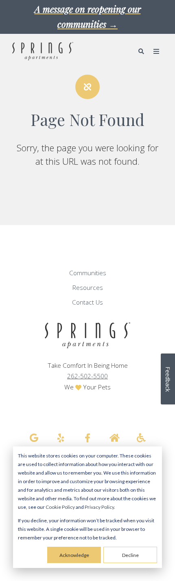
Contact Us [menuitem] (87, 302)
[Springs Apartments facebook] (87, 438)
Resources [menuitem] (87, 287)
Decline (130, 555)
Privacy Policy (99, 507)
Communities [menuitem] (87, 273)
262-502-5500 (87, 376)
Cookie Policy (60, 507)
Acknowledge (74, 555)
